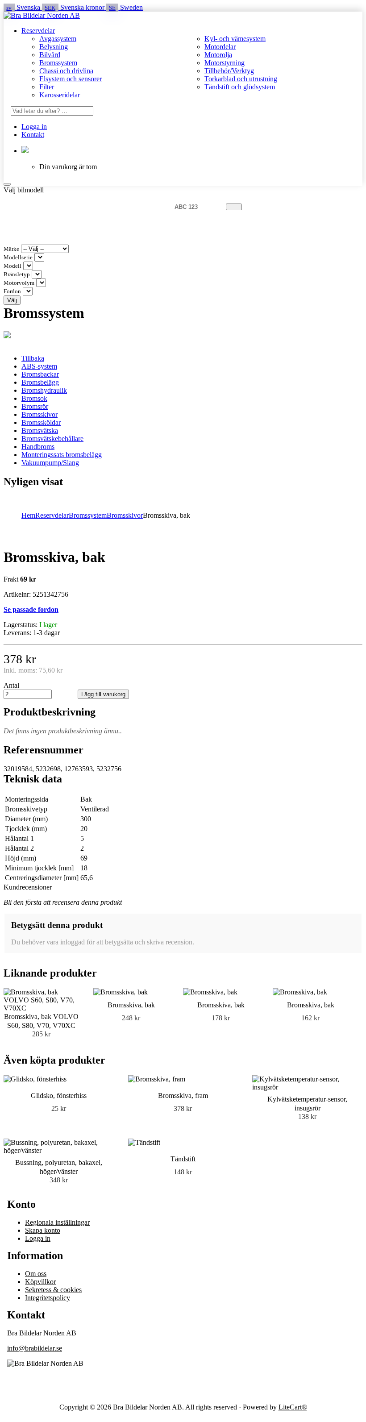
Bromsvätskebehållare (52, 438)
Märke (11, 249)
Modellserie (18, 257)
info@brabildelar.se (34, 1348)
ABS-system (39, 366)
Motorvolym (19, 283)
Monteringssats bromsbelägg (61, 454)
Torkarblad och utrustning (240, 79)
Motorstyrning (224, 63)
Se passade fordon (31, 609)
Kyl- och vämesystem (235, 38)
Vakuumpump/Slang (50, 462)
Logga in (34, 126)
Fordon (12, 291)
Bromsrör (34, 406)
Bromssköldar (41, 422)
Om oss (35, 1273)
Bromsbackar (40, 374)
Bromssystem (58, 63)
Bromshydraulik (44, 390)
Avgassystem (57, 38)
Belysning (53, 46)
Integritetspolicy (47, 1297)
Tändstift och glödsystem (239, 87)
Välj (12, 300)
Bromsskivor (39, 414)
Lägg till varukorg (103, 694)
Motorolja (218, 54)
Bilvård (49, 54)
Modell (12, 266)
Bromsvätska (39, 430)
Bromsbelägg (40, 382)
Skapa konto (42, 1230)
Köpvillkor (40, 1281)
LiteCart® (293, 1407)
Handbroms (37, 446)
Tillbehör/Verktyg (229, 71)
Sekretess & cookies (53, 1289)
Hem (28, 515)
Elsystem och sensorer (70, 79)
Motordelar (220, 46)
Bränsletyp (17, 274)
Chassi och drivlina (66, 71)
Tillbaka (32, 358)
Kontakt (32, 134)
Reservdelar (38, 30)
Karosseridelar (59, 95)
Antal (11, 685)
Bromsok (34, 398)
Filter (46, 87)
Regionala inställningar (57, 1222)
